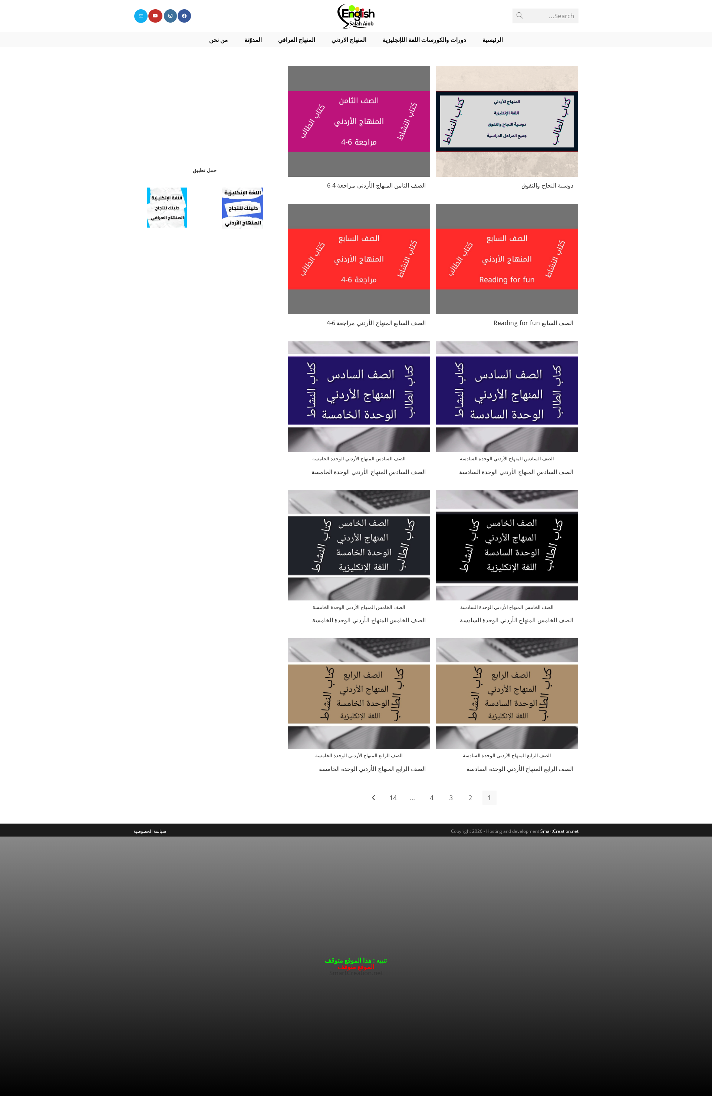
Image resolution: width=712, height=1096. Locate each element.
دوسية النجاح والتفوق (547, 185)
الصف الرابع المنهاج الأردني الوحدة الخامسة (372, 769)
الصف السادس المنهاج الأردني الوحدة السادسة (516, 472)
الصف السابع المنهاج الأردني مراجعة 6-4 (376, 323)
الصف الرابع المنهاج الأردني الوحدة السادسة (520, 769)
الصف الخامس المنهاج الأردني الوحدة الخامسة (369, 620)
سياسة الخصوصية (150, 831)
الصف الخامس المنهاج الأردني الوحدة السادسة (517, 620)
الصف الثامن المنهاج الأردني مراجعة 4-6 (376, 185)
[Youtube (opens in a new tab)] (155, 16)
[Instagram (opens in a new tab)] (170, 16)
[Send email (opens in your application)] (141, 16)
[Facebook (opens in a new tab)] (184, 16)
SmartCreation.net (559, 831)
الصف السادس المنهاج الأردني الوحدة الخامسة (369, 472)
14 (393, 797)
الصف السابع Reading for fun (533, 323)
